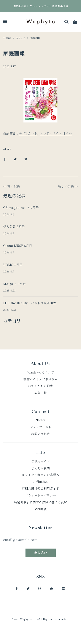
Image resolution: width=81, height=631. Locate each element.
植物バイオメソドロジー (40, 379)
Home (7, 37)
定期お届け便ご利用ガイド (40, 488)
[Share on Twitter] (15, 158)
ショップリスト (40, 427)
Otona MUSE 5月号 (17, 245)
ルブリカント (28, 133)
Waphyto (25, 619)
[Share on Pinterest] (25, 158)
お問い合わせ (40, 433)
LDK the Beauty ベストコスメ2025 (30, 303)
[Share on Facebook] (5, 158)
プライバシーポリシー (40, 495)
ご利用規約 (40, 482)
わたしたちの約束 (40, 386)
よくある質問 (40, 468)
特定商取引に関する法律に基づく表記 (40, 502)
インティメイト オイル (56, 133)
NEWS (40, 420)
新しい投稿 (66, 186)
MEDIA (20, 37)
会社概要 (40, 509)
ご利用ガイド (40, 461)
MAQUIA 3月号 (14, 284)
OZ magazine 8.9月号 (21, 207)
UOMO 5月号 (12, 264)
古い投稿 (13, 186)
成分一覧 (40, 393)
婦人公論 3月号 (14, 226)
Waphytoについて (40, 372)
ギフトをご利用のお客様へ (40, 475)
